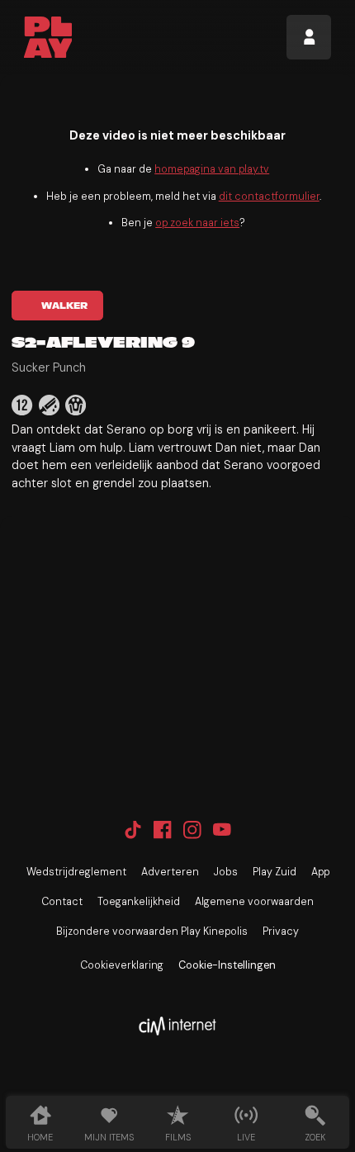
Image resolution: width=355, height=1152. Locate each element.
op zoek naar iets (197, 223)
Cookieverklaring (121, 965)
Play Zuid (274, 872)
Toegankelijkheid (138, 901)
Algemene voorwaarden (254, 901)
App (320, 872)
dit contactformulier (269, 196)
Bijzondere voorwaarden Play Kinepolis (152, 931)
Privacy (281, 931)
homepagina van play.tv (211, 169)
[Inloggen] (308, 37)
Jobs (226, 872)
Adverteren (170, 872)
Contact (62, 901)
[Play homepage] (48, 37)
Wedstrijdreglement (76, 872)
